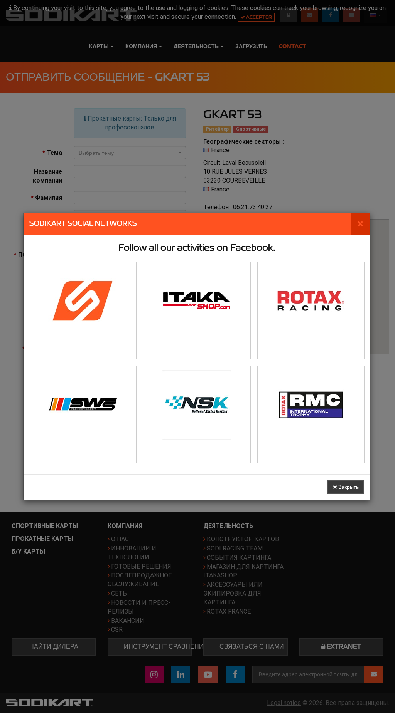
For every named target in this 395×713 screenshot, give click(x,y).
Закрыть (348, 487)
